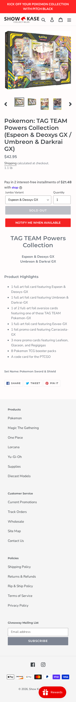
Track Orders (17, 512)
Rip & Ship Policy (20, 586)
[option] (19, 102)
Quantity (59, 192)
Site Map (14, 531)
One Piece (15, 438)
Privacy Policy (18, 606)
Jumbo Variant (14, 192)
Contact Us (16, 541)
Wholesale (16, 522)
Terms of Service (20, 596)
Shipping (10, 163)
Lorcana (13, 447)
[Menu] (69, 19)
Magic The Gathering (23, 428)
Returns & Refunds (22, 577)
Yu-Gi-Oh (15, 457)
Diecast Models (19, 476)
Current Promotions (22, 502)
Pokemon (15, 418)
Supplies (14, 467)
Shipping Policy (19, 567)
